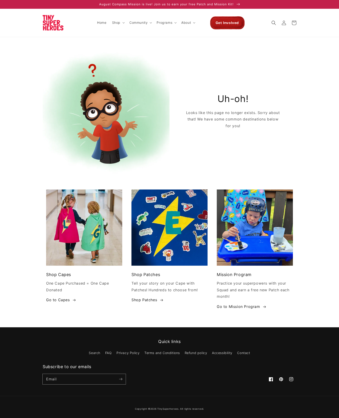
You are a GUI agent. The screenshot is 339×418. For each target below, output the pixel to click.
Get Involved (227, 23)
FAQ (108, 353)
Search (94, 353)
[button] (118, 22)
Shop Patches (144, 300)
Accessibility (222, 353)
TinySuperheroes (167, 408)
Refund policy (196, 353)
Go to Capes (58, 300)
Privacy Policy (128, 353)
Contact (243, 353)
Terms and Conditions (162, 353)
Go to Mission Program (238, 306)
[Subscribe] (121, 379)
